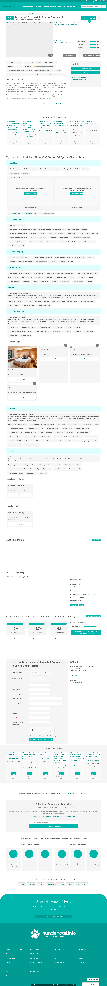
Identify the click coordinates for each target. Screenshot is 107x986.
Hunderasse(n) (16, 689)
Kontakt (81, 605)
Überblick (13, 163)
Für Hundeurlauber (11, 958)
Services (11, 287)
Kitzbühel (76, 582)
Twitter (41, 884)
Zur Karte (74, 675)
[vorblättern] (49, 39)
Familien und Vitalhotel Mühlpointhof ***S (61, 131)
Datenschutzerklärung (37, 736)
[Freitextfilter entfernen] (101, 6)
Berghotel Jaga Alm (77, 129)
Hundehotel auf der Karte (79, 79)
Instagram (81, 958)
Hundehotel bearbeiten (36, 962)
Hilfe (96, 1)
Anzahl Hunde (16, 685)
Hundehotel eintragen (36, 967)
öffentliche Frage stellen (54, 826)
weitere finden (29, 863)
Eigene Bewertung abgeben (93, 616)
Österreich (76, 587)
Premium (97, 119)
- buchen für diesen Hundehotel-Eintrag (93, 863)
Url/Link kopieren (82, 884)
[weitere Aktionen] (99, 18)
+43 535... (78, 82)
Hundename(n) (16, 694)
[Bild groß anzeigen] (22, 357)
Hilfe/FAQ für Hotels (35, 954)
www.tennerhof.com (84, 85)
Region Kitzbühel (81, 594)
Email (14, 717)
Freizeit (12, 408)
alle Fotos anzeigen (70, 55)
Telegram (61, 884)
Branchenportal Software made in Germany (42, 984)
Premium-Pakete (34, 971)
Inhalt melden (83, 793)
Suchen (104, 6)
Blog (59, 6)
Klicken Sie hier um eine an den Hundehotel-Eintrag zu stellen (54, 816)
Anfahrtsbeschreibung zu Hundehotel (82, 77)
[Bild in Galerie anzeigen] (65, 30)
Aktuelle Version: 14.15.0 (69, 984)
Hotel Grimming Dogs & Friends (29, 763)
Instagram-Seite (31, 213)
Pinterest (71, 884)
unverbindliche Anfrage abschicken (41, 739)
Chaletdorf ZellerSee (92, 127)
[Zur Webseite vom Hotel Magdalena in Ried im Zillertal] (53, 104)
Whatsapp (51, 884)
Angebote (38, 6)
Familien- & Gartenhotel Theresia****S (30, 135)
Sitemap (8, 976)
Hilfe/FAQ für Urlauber (36, 958)
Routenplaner (97, 539)
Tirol (79, 584)
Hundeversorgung (16, 252)
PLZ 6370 (80, 579)
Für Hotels (9, 954)
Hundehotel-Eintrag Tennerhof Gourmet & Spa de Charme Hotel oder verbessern (62, 864)
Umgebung (13, 451)
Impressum (57, 954)
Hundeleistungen (15, 219)
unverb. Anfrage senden (86, 73)
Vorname (15, 708)
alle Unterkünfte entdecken (54, 916)
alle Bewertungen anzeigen (92, 55)
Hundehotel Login (90, 1)
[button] (29, 39)
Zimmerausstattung (16, 311)
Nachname (15, 713)
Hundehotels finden (27, 6)
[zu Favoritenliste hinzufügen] (8, 24)
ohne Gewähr (70, 793)
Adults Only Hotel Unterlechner (14, 133)
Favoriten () (91, 984)
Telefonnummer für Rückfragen (17, 723)
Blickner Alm (45, 758)
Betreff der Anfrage (17, 698)
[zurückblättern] (10, 39)
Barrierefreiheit (93, 979)
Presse (8, 962)
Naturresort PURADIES (45, 131)
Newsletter (81, 962)
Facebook (32, 884)
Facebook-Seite (15, 213)
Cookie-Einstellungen (30, 193)
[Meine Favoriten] (78, 6)
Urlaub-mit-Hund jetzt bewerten (86, 632)
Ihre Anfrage (16, 703)
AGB (56, 958)
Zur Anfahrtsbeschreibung (78, 678)
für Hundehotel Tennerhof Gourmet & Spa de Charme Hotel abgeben (13, 864)
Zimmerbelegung (17, 678)
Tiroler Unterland (90, 594)
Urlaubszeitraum (17, 672)
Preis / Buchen (89, 18)
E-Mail (23, 884)
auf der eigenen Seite (77, 863)
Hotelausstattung (15, 267)
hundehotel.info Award (49, 6)
